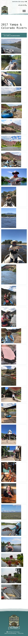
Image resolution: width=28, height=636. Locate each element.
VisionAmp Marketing (11, 633)
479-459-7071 (21, 5)
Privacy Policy (21, 633)
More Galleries (6, 34)
